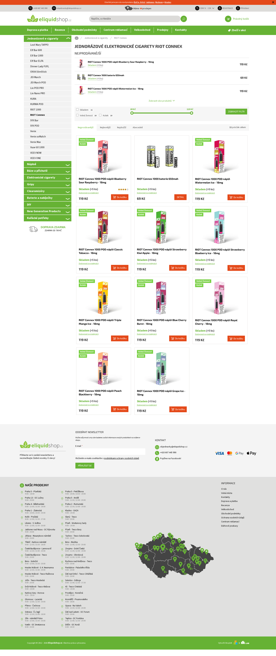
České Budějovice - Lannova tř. (38, 548)
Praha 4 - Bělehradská (34, 504)
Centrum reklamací (230, 521)
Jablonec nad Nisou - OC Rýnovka (40, 529)
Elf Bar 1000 (36, 55)
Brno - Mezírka (71, 542)
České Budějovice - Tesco (36, 554)
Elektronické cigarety (41, 177)
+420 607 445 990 (168, 452)
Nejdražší (121, 127)
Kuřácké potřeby (37, 218)
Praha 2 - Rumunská (74, 504)
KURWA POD (36, 104)
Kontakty (225, 497)
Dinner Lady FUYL (39, 66)
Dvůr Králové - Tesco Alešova (37, 586)
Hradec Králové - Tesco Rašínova (39, 573)
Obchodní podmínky (231, 513)
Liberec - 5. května (33, 523)
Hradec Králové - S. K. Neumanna (39, 567)
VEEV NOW (35, 153)
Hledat (184, 19)
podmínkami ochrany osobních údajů (121, 458)
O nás (224, 489)
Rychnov (159, 2)
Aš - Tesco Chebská (73, 586)
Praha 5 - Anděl (72, 497)
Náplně (31, 164)
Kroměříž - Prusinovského (76, 599)
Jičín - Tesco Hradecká (35, 580)
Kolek (107, 115)
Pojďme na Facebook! (170, 458)
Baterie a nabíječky (39, 198)
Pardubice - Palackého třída (77, 567)
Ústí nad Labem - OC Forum (77, 612)
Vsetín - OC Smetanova (35, 624)
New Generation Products (44, 211)
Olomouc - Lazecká (33, 599)
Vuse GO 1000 (37, 147)
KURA (33, 99)
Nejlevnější (105, 127)
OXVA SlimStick (38, 72)
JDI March (35, 77)
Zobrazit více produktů (160, 100)
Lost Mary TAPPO (39, 45)
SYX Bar (34, 120)
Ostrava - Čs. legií (32, 612)
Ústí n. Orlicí (139, 2)
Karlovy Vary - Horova (34, 593)
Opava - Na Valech (73, 605)
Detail (180, 197)
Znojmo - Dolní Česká (74, 548)
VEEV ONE (35, 158)
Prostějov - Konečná (74, 593)
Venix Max (35, 142)
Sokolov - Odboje (73, 580)
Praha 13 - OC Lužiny (34, 497)
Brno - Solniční (31, 561)
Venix (33, 131)
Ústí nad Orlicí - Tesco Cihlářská (79, 573)
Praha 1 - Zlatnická (33, 510)
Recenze (225, 505)
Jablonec (150, 2)
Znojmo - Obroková (74, 554)
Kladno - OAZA (71, 510)
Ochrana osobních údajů (232, 517)
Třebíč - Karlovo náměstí (35, 542)
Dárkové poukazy (229, 526)
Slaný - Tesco (71, 516)
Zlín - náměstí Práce (33, 618)
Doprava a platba (229, 501)
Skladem (86, 110)
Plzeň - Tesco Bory (73, 529)
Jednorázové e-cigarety (42, 38)
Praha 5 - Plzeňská (33, 491)
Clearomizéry (35, 191)
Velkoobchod (227, 509)
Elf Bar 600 (36, 50)
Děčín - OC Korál (72, 624)
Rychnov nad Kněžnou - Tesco (78, 561)
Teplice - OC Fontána (74, 618)
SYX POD (34, 126)
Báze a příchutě (37, 171)
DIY (29, 204)
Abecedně (138, 127)
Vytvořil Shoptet (225, 642)
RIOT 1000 (35, 109)
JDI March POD (38, 82)
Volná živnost (88, 115)
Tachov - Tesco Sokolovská (77, 535)
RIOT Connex (37, 115)
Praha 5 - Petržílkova (74, 491)
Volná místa (226, 493)
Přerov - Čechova (32, 605)
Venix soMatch (38, 136)
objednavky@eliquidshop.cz (173, 446)
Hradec (168, 2)
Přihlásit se (85, 465)
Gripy (30, 184)
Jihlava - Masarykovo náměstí (38, 535)
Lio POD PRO (37, 88)
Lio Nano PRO (37, 93)
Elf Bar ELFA (36, 61)
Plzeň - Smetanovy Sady (75, 523)
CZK (210, 8)
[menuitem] (37, 30)
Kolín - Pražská (31, 516)
